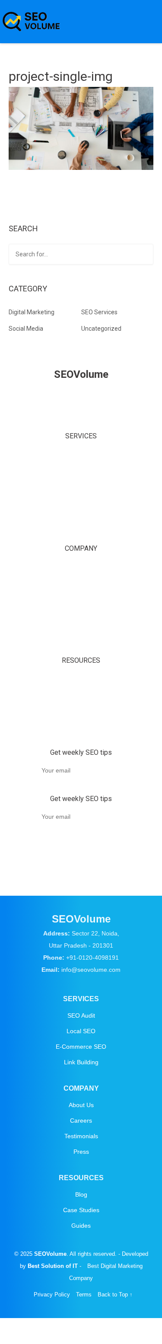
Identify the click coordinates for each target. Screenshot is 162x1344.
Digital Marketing (31, 312)
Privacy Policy (52, 859)
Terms (84, 859)
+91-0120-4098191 (92, 957)
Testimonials (81, 607)
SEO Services (99, 312)
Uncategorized (101, 328)
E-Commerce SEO (81, 495)
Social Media (26, 328)
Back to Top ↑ (115, 859)
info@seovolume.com (91, 969)
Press (81, 627)
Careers (81, 587)
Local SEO (81, 475)
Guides (81, 719)
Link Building (81, 515)
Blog (81, 679)
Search (145, 255)
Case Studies (81, 699)
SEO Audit (81, 455)
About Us (81, 567)
